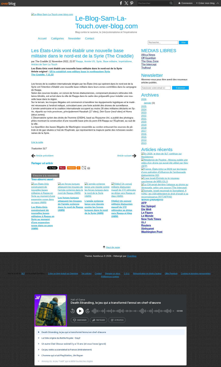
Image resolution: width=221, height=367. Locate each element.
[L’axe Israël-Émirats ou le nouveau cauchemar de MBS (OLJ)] (164, 180)
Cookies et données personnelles (195, 273)
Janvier (147, 103)
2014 (143, 140)
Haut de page (113, 247)
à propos (119, 320)
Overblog (131, 256)
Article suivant (124, 155)
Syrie (99, 61)
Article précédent (44, 155)
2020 (143, 121)
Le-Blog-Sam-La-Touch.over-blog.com (106, 22)
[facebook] (121, 3)
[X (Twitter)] (126, 3)
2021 (143, 118)
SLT (23, 273)
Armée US (89, 61)
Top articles (86, 273)
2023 (143, 112)
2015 (143, 137)
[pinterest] (132, 3)
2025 (143, 106)
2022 (143, 115)
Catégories (57, 38)
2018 (143, 128)
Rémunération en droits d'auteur (147, 273)
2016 (143, 134)
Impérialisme (125, 61)
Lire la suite (37, 142)
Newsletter (74, 38)
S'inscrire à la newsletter (45, 175)
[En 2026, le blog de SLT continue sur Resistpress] (164, 155)
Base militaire (110, 61)
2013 (143, 143)
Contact (89, 38)
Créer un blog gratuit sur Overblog (63, 273)
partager (100, 320)
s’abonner (81, 320)
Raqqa (79, 61)
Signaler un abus (113, 273)
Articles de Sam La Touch (44, 64)
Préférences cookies (110, 276)
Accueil (42, 38)
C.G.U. (127, 273)
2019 (143, 124)
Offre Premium (171, 273)
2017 (143, 131)
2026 (143, 99)
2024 (143, 109)
